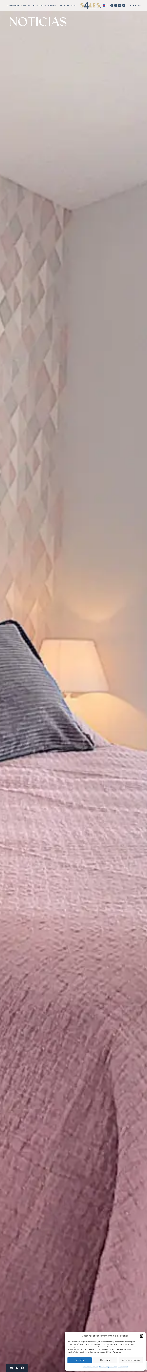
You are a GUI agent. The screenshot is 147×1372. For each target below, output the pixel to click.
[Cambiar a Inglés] (104, 5)
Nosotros (39, 5)
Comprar (13, 5)
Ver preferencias (131, 1360)
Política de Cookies (90, 1367)
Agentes (135, 5)
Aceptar (79, 1360)
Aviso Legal (123, 1367)
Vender (25, 5)
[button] (141, 1335)
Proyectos (55, 5)
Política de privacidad (108, 1367)
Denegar (105, 1360)
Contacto (70, 5)
